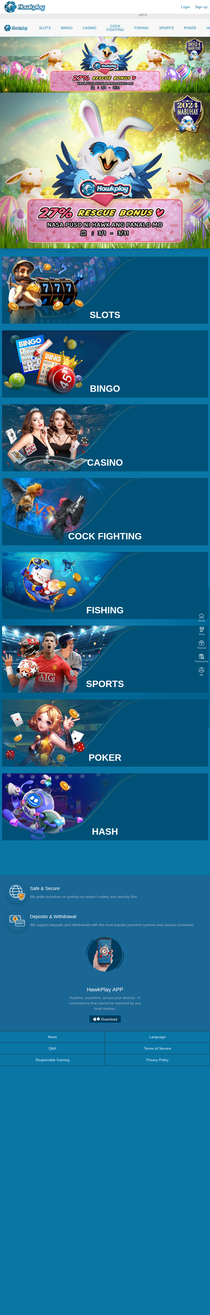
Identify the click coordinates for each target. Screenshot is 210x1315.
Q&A (52, 1048)
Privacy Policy (157, 1060)
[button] (48, 251)
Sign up (201, 7)
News (52, 1037)
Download (108, 1019)
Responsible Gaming (52, 1060)
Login (185, 7)
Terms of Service (157, 1048)
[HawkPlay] (16, 28)
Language (157, 1037)
